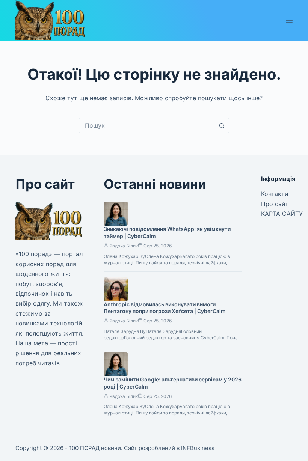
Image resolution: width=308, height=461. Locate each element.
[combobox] (146, 125)
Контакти (274, 193)
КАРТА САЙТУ (282, 213)
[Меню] (289, 20)
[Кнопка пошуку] (221, 125)
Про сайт (274, 204)
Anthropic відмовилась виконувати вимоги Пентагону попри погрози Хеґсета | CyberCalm (165, 308)
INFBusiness (197, 448)
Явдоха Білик (123, 246)
